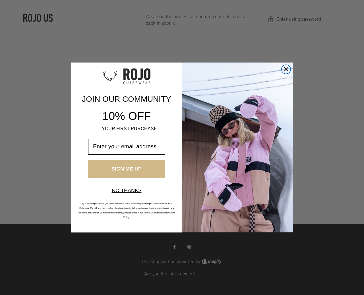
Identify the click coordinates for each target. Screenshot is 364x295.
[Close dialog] (286, 69)
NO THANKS (127, 190)
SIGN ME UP (126, 169)
